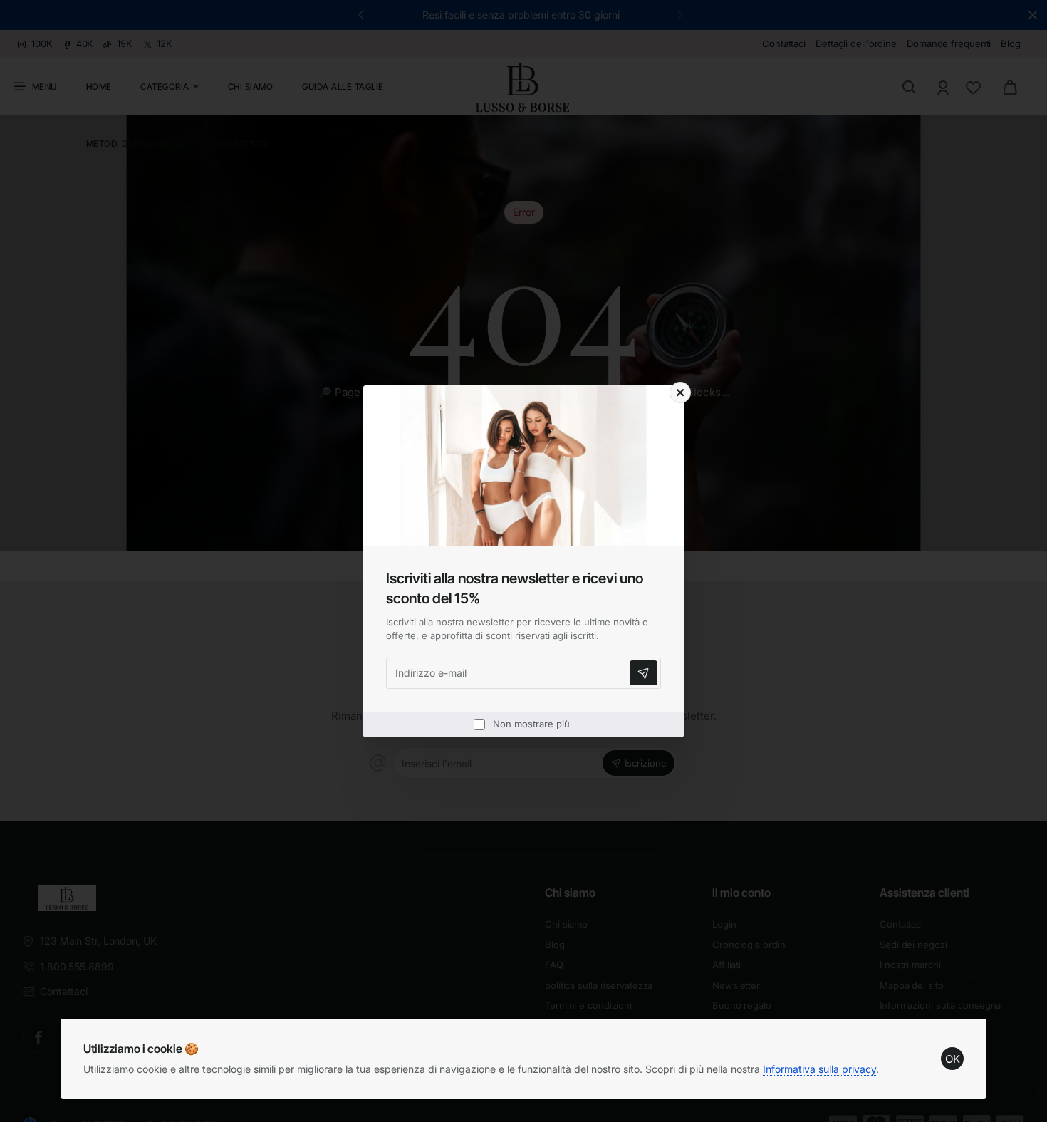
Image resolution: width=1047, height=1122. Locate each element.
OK (952, 1059)
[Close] (680, 392)
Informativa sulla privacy (819, 1069)
